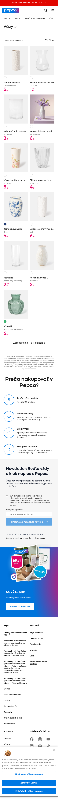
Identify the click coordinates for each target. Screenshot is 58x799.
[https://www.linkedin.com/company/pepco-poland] (32, 746)
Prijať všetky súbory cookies (29, 791)
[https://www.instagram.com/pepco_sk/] (40, 739)
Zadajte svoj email (14, 509)
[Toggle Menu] (53, 10)
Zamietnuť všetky (29, 782)
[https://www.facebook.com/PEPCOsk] (32, 739)
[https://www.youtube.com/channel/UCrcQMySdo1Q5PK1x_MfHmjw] (49, 739)
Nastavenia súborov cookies (29, 774)
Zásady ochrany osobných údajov (25, 538)
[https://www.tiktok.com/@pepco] (49, 746)
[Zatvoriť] (54, 750)
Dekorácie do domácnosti (34, 18)
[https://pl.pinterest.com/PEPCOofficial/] (40, 746)
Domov (7, 18)
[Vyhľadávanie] (45, 10)
